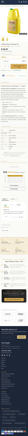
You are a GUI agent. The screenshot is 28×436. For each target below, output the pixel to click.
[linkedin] (2, 355)
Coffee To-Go (13, 417)
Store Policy (10, 429)
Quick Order (4, 393)
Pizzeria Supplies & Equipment (9, 414)
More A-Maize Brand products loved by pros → (11, 76)
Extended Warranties (6, 382)
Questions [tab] (13, 199)
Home (2, 5)
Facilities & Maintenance (20, 423)
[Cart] (23, 1)
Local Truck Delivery (5, 397)
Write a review (5, 230)
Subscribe (21, 337)
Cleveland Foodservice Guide (8, 384)
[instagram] (9, 355)
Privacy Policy (4, 429)
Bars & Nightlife (21, 414)
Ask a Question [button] (14, 188)
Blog (2, 368)
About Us (3, 360)
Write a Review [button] (14, 185)
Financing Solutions (5, 380)
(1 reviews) (11, 46)
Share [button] (8, 216)
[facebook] (7, 355)
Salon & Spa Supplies (7, 423)
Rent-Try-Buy (4, 378)
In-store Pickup (4, 395)
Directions (3, 366)
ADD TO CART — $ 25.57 (19, 66)
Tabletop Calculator (5, 376)
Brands (3, 362)
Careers (3, 364)
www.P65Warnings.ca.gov (14, 155)
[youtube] (4, 355)
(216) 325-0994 (6, 351)
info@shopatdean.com (6, 352)
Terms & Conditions (18, 429)
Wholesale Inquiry (5, 401)
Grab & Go (5, 417)
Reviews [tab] (4, 199)
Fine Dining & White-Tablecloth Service (11, 411)
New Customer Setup (6, 403)
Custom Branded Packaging (7, 373)
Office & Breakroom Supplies (9, 420)
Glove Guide (4, 388)
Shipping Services (5, 399)
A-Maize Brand (8, 5)
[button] (20, 217)
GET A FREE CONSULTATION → (14, 299)
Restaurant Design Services (7, 386)
